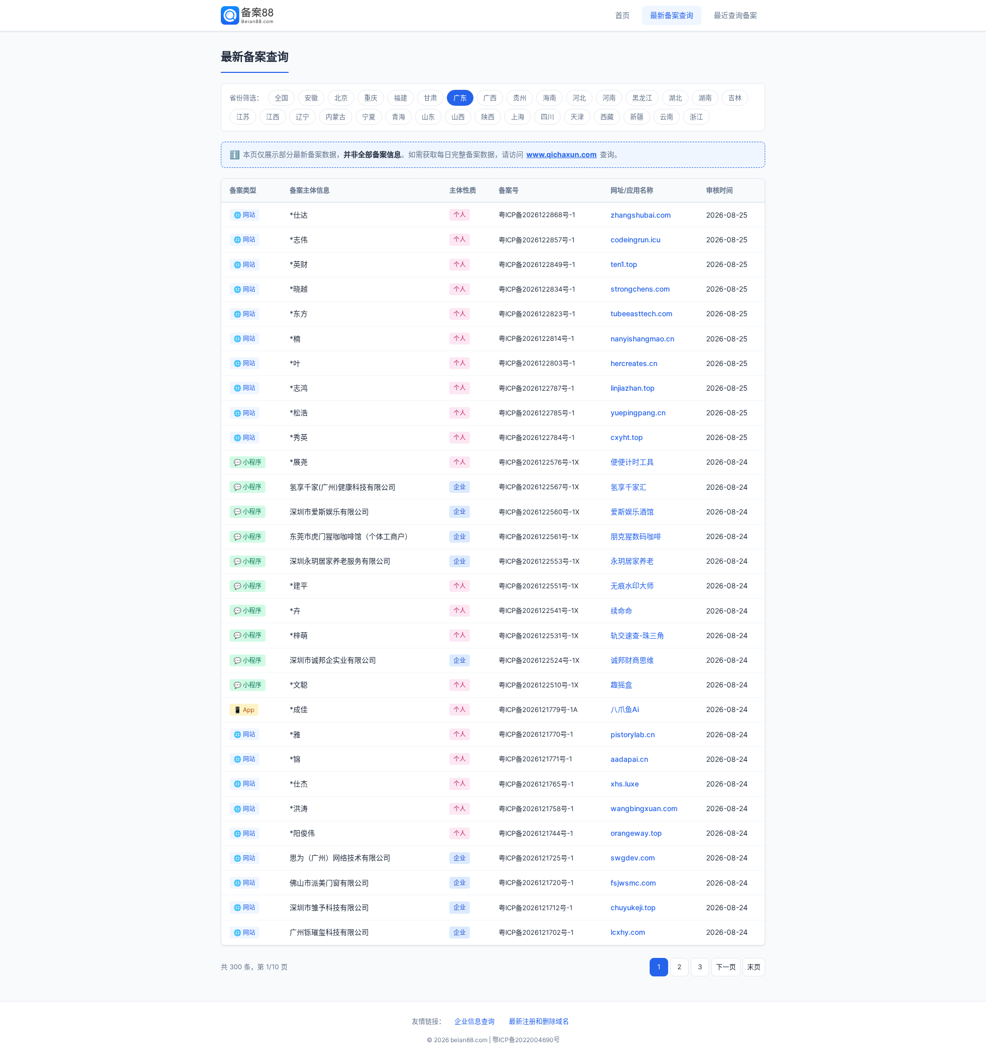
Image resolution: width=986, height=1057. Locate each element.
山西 (458, 116)
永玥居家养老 (632, 560)
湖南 (705, 97)
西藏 (607, 116)
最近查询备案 (735, 15)
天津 (577, 116)
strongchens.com (640, 288)
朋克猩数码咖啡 (636, 536)
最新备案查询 (671, 15)
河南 (609, 97)
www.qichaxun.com (561, 154)
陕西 (488, 116)
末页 (754, 967)
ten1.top (624, 264)
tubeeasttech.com (641, 313)
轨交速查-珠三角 (637, 635)
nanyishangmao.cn (642, 338)
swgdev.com (633, 857)
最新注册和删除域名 (539, 1021)
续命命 (621, 610)
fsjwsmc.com (633, 882)
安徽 (311, 97)
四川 (547, 116)
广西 (490, 97)
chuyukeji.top (633, 907)
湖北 (675, 97)
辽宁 (302, 116)
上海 (517, 116)
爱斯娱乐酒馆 (632, 511)
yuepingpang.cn (638, 412)
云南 (666, 116)
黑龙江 (642, 97)
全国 (281, 97)
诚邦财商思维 (632, 660)
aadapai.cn (629, 759)
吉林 (735, 97)
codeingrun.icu (635, 239)
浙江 (696, 116)
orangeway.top (636, 833)
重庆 (370, 97)
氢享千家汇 (629, 487)
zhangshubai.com (641, 214)
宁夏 (368, 116)
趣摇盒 (621, 684)
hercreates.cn (634, 363)
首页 (622, 15)
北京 (341, 97)
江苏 (243, 116)
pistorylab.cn (633, 734)
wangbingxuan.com (644, 808)
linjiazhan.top (633, 387)
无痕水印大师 (632, 585)
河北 (579, 97)
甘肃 (430, 97)
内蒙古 (336, 116)
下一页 (726, 967)
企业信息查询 (474, 1021)
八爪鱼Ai (625, 709)
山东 (428, 116)
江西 (272, 116)
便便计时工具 (632, 461)
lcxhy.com (628, 932)
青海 (398, 116)
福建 (400, 97)
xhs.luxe (625, 783)
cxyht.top (627, 437)
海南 (549, 97)
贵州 (519, 97)
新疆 (636, 116)
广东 (460, 97)
